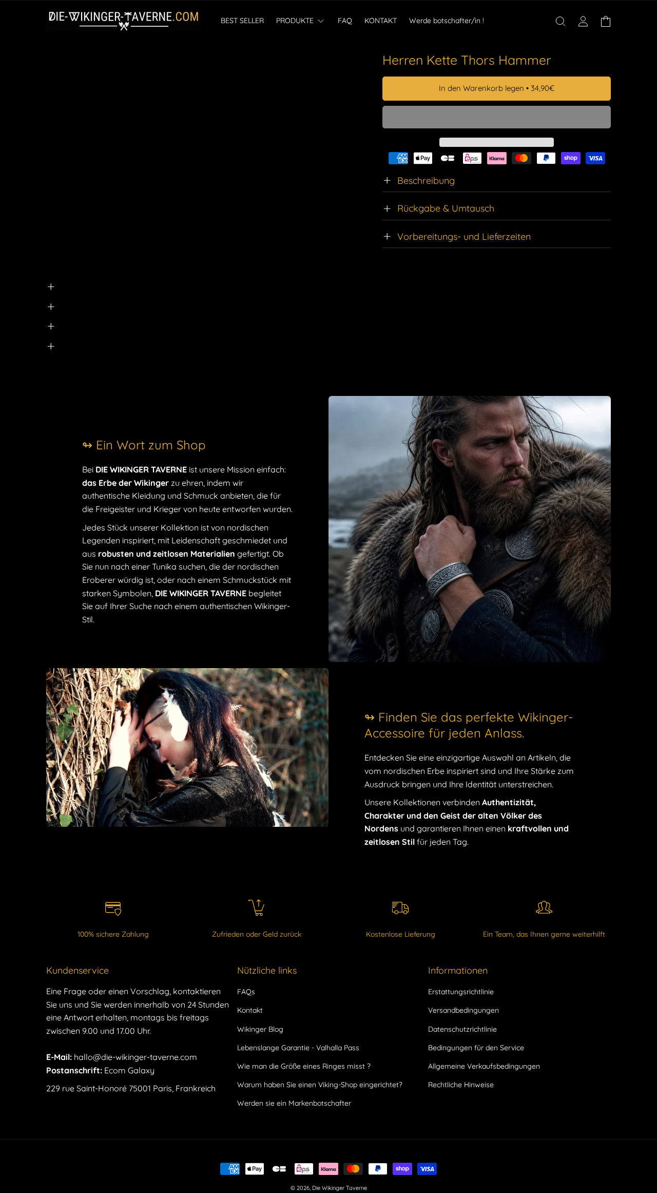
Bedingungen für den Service (476, 1047)
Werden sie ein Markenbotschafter (294, 1103)
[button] (496, 117)
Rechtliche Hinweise (461, 1084)
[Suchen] (560, 21)
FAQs (246, 991)
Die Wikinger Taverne (339, 1187)
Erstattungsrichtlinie (461, 991)
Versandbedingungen (463, 1010)
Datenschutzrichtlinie (462, 1029)
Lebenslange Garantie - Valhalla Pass (298, 1047)
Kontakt (250, 1010)
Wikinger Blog (260, 1029)
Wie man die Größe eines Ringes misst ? (304, 1066)
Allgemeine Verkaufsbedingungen (484, 1066)
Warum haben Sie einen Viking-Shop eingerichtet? (319, 1084)
